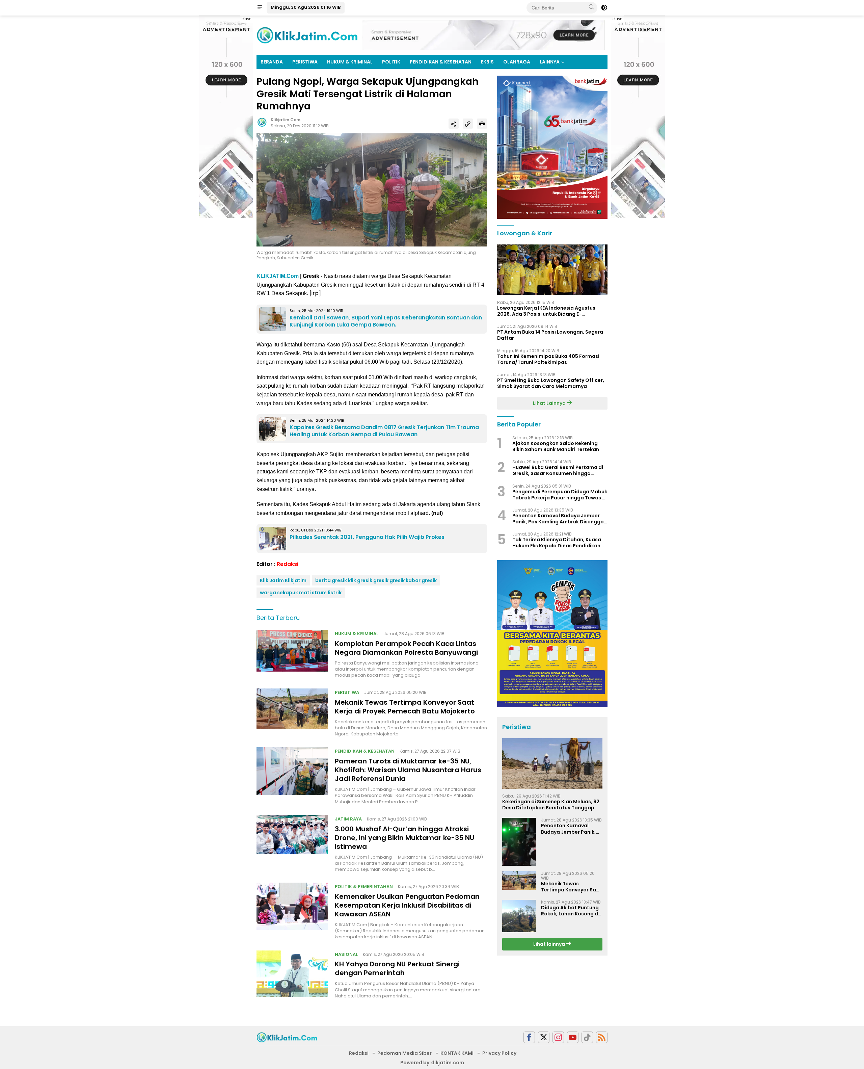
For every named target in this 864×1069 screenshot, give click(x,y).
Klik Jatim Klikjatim (283, 580)
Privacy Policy (499, 1053)
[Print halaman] (482, 124)
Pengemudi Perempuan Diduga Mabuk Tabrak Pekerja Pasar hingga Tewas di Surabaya (559, 495)
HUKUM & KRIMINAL (350, 61)
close (246, 19)
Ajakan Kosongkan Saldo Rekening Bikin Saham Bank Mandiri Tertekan (555, 446)
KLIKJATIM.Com (277, 276)
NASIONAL (346, 954)
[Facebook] (529, 1037)
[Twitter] (543, 1037)
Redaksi (287, 564)
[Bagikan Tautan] (454, 124)
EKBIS (487, 61)
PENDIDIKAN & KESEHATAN (440, 61)
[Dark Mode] (604, 8)
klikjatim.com (285, 120)
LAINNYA (550, 61)
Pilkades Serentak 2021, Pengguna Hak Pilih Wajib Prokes (367, 537)
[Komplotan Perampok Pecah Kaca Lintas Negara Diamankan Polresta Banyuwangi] (292, 654)
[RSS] (602, 1037)
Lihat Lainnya (550, 403)
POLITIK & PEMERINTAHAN (364, 886)
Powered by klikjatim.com (432, 1062)
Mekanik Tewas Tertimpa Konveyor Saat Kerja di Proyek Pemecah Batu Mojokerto (405, 707)
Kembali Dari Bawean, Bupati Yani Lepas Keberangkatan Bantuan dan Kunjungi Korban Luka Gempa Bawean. (386, 321)
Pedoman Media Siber (404, 1053)
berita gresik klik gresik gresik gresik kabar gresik (376, 580)
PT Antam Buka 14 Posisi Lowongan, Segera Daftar (550, 335)
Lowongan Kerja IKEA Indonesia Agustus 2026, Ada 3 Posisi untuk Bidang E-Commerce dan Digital (546, 311)
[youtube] (572, 1037)
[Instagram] (558, 1037)
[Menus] (259, 8)
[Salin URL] (468, 124)
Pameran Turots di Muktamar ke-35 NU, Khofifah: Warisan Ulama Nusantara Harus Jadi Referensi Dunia (408, 769)
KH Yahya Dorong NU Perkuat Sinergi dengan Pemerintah (397, 968)
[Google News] (587, 1037)
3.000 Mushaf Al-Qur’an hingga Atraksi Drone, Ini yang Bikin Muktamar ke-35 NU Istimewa (404, 837)
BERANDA (272, 61)
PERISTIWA (305, 61)
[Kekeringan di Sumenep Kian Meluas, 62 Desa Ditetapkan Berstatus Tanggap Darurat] (552, 763)
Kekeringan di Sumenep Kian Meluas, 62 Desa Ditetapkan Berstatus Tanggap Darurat (550, 805)
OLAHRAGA (516, 61)
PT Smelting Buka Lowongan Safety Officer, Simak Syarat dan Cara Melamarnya (550, 383)
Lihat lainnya (549, 944)
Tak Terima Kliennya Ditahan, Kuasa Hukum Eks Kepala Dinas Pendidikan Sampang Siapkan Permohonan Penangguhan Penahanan (556, 543)
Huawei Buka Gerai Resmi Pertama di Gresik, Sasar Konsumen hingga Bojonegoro (557, 471)
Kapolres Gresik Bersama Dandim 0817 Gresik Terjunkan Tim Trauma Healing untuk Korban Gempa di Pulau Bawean (384, 430)
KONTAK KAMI (457, 1053)
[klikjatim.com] (286, 1037)
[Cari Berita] (591, 7)
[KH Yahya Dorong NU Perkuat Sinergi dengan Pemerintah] (292, 974)
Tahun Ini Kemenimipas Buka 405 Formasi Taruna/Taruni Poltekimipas (548, 359)
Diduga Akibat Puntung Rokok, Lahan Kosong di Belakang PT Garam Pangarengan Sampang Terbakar (570, 911)
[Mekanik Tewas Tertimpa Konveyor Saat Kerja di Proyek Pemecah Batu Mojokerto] (292, 712)
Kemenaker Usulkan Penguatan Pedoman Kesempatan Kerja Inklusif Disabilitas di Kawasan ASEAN (407, 905)
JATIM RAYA (348, 819)
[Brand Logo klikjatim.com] (307, 34)
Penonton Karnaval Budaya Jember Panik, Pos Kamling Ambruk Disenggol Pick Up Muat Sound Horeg (558, 519)
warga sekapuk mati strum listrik (301, 592)
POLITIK (391, 61)
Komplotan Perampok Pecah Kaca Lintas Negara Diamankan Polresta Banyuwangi (406, 648)
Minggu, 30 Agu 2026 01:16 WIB (306, 7)
